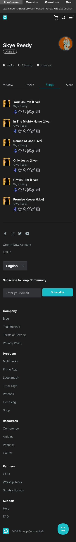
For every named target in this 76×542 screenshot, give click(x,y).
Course (8, 453)
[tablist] (38, 84)
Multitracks (10, 361)
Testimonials (11, 327)
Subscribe (57, 292)
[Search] (63, 17)
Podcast (8, 445)
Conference (11, 428)
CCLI (6, 474)
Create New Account (17, 244)
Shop (6, 410)
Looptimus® (11, 377)
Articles (8, 436)
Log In (7, 252)
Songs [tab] (50, 84)
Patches (8, 394)
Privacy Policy (12, 343)
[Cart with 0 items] (56, 17)
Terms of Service (14, 335)
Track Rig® (10, 386)
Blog (6, 318)
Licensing (9, 402)
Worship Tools (12, 482)
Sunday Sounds (13, 490)
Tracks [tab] (29, 85)
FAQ (6, 516)
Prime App (10, 369)
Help (6, 508)
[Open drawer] (71, 17)
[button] (43, 112)
